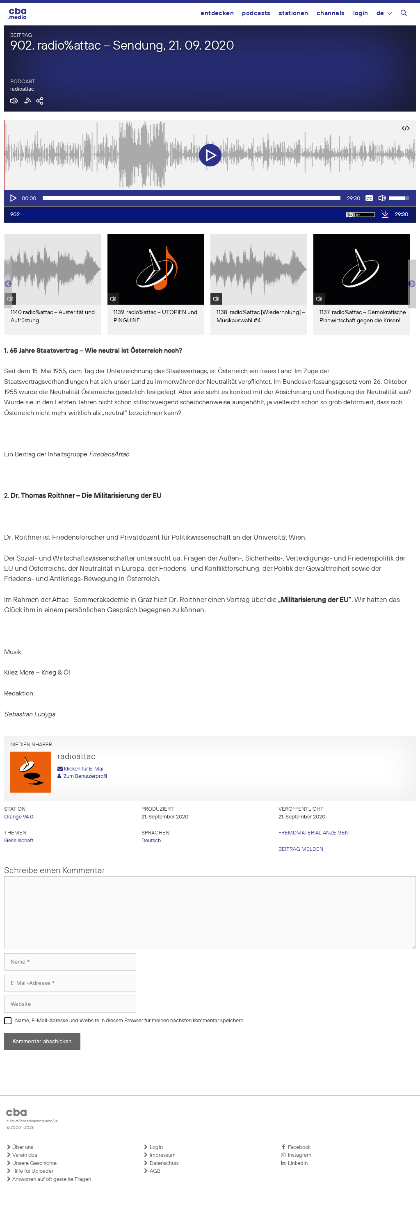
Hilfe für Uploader (32, 1171)
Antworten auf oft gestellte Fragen (51, 1179)
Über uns (22, 1147)
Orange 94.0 (18, 817)
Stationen (293, 13)
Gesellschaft (18, 840)
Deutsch (151, 840)
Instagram (298, 1155)
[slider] (191, 198)
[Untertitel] (369, 198)
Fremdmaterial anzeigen (313, 833)
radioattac (22, 89)
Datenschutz (163, 1163)
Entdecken (217, 13)
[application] (210, 198)
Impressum (162, 1155)
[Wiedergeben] (13, 198)
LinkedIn (296, 1163)
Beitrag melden (300, 849)
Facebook (297, 1147)
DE (380, 13)
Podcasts (256, 13)
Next (412, 284)
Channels (331, 13)
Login (360, 13)
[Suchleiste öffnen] (404, 14)
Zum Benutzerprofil (84, 776)
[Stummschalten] (382, 198)
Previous (8, 284)
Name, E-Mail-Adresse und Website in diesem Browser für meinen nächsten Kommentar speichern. (129, 1020)
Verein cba (24, 1155)
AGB (154, 1171)
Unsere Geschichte (34, 1163)
